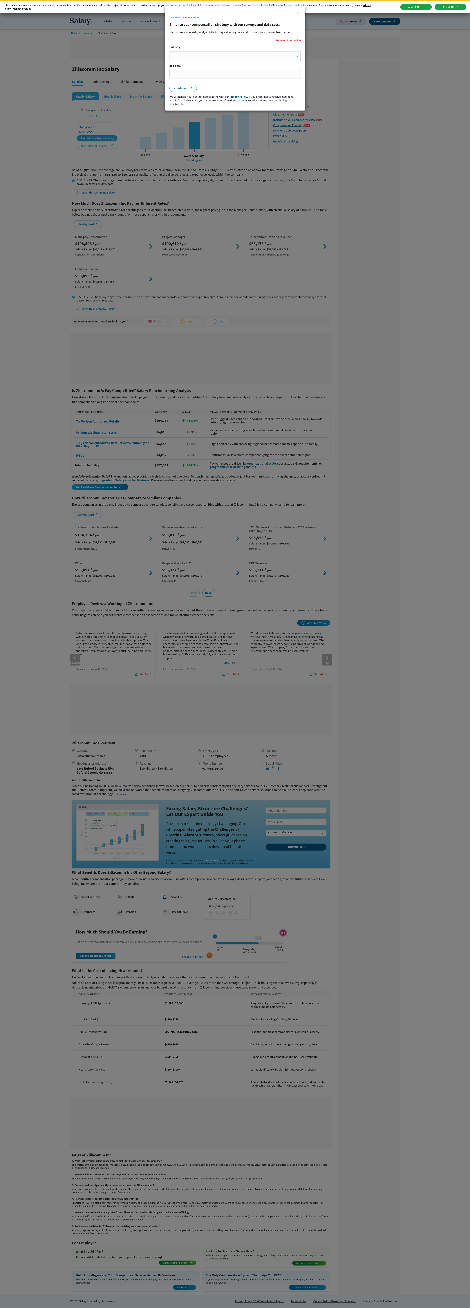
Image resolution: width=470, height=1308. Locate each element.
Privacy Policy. (238, 96)
